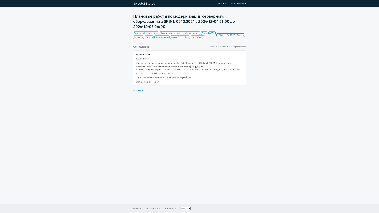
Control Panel (170, 208)
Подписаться (231, 3)
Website (137, 208)
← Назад (138, 90)
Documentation (152, 208)
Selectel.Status (144, 3)
